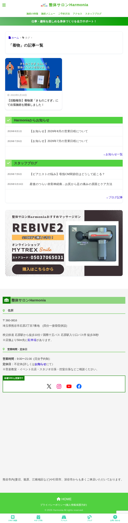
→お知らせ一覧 (113, 154)
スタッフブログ (93, 13)
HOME (66, 499)
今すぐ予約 (38, 520)
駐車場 (32, 340)
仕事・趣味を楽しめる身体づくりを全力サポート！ (64, 21)
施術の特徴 (32, 13)
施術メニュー (48, 13)
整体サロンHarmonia (68, 5)
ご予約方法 (64, 13)
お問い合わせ (115, 520)
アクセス (77, 13)
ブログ (89, 520)
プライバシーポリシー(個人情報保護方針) (63, 505)
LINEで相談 (12, 520)
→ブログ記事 (114, 197)
